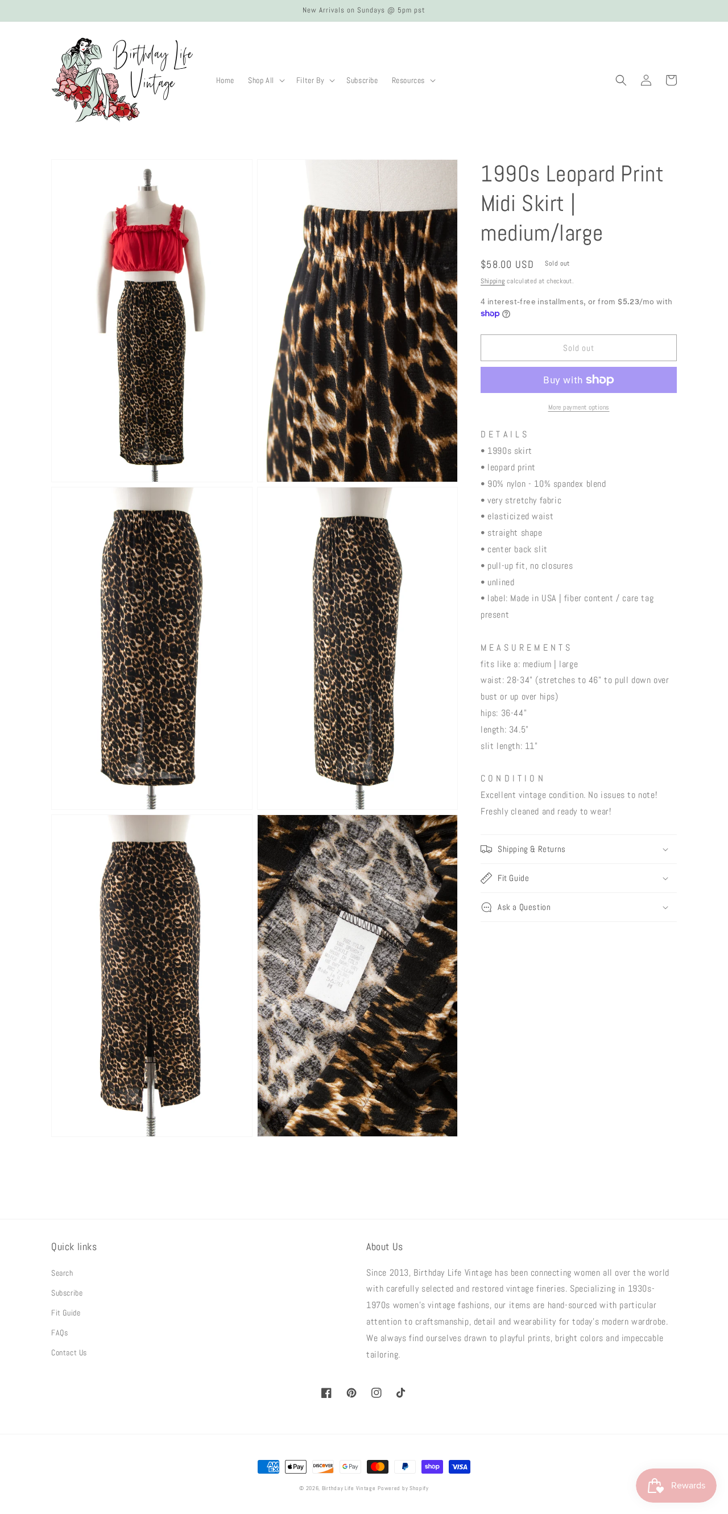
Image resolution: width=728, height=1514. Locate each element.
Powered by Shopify (403, 1488)
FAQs (59, 1332)
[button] (265, 80)
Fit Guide (65, 1313)
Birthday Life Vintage (349, 1488)
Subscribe (66, 1293)
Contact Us (69, 1352)
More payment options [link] (579, 407)
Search (62, 1273)
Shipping (493, 281)
